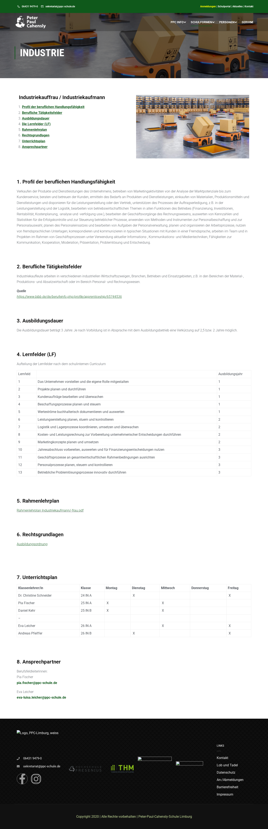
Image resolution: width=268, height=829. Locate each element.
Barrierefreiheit (227, 787)
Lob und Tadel (227, 765)
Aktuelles (237, 6)
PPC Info (177, 22)
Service (247, 22)
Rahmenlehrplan (34, 130)
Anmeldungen (208, 6)
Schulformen (201, 22)
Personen (226, 22)
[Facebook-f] (22, 778)
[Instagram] (36, 778)
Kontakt (249, 6)
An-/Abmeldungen (230, 780)
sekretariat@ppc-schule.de (60, 6)
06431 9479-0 (30, 6)
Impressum (225, 794)
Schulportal (224, 6)
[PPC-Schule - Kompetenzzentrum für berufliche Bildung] (31, 22)
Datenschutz (226, 772)
